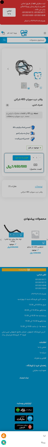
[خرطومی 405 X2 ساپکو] (35, 234)
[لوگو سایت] (24, 33)
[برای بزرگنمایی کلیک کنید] (38, 76)
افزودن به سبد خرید (21, 158)
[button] (40, 68)
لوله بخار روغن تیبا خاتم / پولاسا (12, 240)
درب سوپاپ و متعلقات (15, 116)
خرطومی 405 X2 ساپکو (35, 247)
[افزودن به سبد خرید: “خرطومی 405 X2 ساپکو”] (38, 242)
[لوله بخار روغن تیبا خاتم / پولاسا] (13, 230)
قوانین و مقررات (40, 358)
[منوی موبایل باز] (44, 33)
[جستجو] (4, 40)
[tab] (38, 186)
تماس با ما (9, 12)
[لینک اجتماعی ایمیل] (7, 105)
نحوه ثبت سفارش (39, 370)
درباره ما (43, 352)
